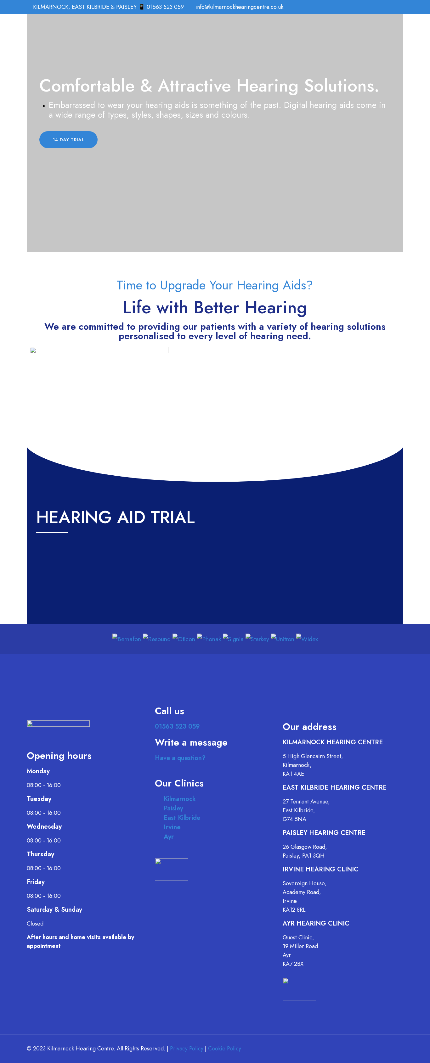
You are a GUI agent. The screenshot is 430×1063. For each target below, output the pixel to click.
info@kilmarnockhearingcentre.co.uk (239, 7)
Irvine (172, 827)
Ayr (169, 836)
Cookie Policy (224, 1048)
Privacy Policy (186, 1048)
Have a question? (180, 758)
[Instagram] (393, 7)
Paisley (173, 808)
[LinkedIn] (385, 7)
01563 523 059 (177, 726)
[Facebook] (368, 7)
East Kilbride (182, 817)
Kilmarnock (180, 798)
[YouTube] (376, 7)
